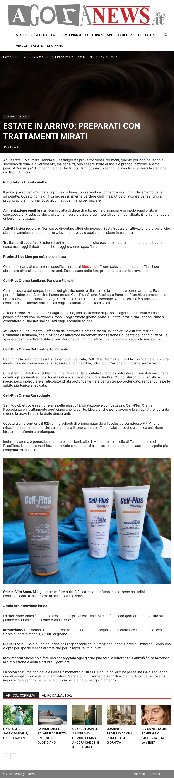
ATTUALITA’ (46, 35)
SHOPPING (55, 46)
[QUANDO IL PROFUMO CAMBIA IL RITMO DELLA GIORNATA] (121, 715)
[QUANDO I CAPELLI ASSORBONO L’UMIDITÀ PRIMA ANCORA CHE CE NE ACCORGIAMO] (87, 715)
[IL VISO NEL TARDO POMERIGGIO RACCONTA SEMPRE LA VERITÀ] (156, 715)
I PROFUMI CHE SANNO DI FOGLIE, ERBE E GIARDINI (15, 733)
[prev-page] (6, 756)
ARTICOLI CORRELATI (21, 695)
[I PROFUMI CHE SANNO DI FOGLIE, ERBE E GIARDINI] (18, 715)
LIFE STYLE (143, 35)
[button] (165, 35)
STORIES (22, 35)
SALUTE (37, 46)
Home (7, 57)
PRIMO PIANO (70, 35)
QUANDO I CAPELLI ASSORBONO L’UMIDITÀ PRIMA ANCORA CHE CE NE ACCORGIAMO (85, 738)
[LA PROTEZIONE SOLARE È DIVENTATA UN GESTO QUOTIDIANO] (52, 715)
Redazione (138, 774)
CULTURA (92, 35)
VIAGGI (21, 46)
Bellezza (37, 57)
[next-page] (13, 756)
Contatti (155, 774)
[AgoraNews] (87, 15)
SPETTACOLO (117, 35)
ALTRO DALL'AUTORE (57, 695)
